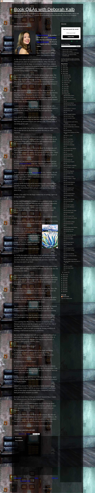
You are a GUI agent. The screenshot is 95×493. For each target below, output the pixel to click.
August (65, 82)
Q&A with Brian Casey (68, 156)
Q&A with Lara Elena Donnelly (70, 255)
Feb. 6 (65, 240)
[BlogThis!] (35, 434)
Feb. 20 (65, 158)
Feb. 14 (65, 191)
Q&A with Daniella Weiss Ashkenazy (71, 126)
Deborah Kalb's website (67, 51)
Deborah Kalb (66, 296)
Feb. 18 (65, 169)
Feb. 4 (65, 251)
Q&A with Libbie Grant (68, 173)
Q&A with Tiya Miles (68, 266)
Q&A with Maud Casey (68, 141)
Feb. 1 (65, 270)
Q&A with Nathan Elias (68, 189)
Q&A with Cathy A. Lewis (69, 167)
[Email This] (33, 434)
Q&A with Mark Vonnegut (69, 250)
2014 (64, 287)
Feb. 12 (65, 203)
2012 (64, 291)
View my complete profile (66, 298)
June (65, 86)
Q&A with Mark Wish (68, 150)
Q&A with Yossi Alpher (68, 238)
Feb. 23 (65, 137)
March (65, 92)
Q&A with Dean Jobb (68, 110)
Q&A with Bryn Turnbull (69, 204)
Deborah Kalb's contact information (69, 49)
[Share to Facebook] (37, 434)
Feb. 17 (65, 174)
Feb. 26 (65, 112)
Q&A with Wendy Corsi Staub (70, 210)
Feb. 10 (65, 214)
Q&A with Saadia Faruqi (69, 188)
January (66, 272)
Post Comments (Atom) (25, 480)
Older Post (55, 478)
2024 (64, 69)
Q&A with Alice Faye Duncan (70, 148)
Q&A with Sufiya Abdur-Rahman (70, 227)
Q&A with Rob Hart (68, 130)
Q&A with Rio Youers (68, 143)
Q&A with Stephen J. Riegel (70, 178)
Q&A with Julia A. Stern (69, 116)
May (65, 88)
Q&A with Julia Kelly (68, 154)
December (66, 75)
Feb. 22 (65, 146)
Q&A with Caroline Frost (69, 216)
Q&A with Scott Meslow (69, 103)
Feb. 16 (65, 180)
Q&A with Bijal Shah (68, 244)
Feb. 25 (65, 120)
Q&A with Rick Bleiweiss (69, 206)
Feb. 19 (65, 163)
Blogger (50, 488)
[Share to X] (36, 434)
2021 (64, 274)
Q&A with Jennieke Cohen (69, 118)
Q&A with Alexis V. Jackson (70, 108)
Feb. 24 (65, 128)
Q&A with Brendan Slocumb (70, 235)
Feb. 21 (65, 152)
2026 (64, 65)
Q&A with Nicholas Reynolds (70, 104)
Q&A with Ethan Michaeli (69, 199)
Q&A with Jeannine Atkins (69, 193)
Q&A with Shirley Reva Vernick (70, 218)
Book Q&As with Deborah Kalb (44, 9)
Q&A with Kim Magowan (69, 171)
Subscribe (71, 36)
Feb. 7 (65, 233)
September (66, 80)
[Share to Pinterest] (39, 434)
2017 (64, 282)
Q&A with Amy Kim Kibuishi (70, 99)
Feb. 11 (65, 208)
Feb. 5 (65, 246)
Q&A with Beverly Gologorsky (70, 165)
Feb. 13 (65, 197)
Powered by (67, 41)
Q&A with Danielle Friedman (70, 114)
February (66, 93)
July (65, 84)
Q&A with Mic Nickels (68, 231)
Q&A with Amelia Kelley (69, 229)
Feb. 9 (65, 220)
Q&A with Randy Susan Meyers (70, 259)
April (65, 90)
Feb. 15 (65, 186)
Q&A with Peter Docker (69, 97)
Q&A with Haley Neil (68, 159)
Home (36, 478)
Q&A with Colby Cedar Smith (70, 124)
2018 (64, 280)
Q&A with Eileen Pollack (69, 95)
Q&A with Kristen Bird (68, 223)
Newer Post (17, 478)
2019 (64, 278)
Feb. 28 (65, 101)
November (66, 77)
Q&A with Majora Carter (69, 248)
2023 (64, 71)
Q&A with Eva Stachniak (69, 144)
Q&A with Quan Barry (68, 139)
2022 (64, 73)
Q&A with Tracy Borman (69, 253)
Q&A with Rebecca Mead (69, 221)
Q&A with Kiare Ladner (68, 212)
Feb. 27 (65, 106)
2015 (64, 285)
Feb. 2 (65, 264)
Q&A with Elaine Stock (68, 195)
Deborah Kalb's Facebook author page (70, 53)
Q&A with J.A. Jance (68, 135)
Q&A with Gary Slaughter (69, 161)
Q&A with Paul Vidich (68, 236)
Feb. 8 (65, 225)
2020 (64, 276)
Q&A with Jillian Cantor (68, 268)
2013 (64, 289)
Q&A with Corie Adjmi (68, 201)
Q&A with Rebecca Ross (69, 176)
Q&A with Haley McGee (69, 242)
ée (47, 35)
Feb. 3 (65, 257)
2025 (64, 67)
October (66, 78)
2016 (64, 284)
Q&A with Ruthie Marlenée (69, 182)
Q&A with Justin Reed (68, 184)
